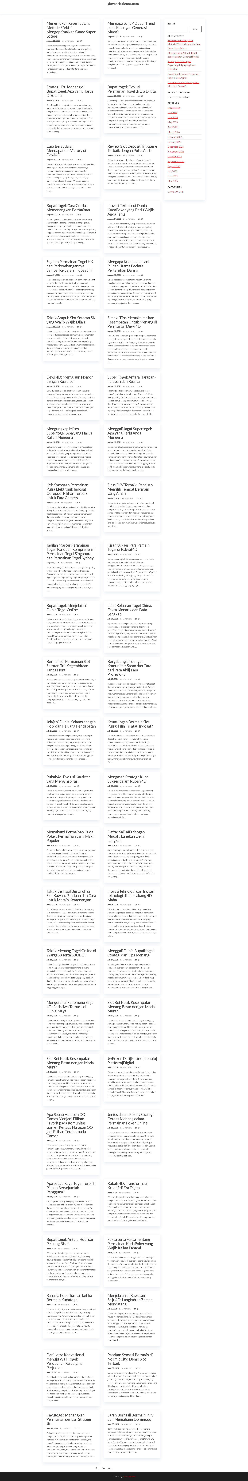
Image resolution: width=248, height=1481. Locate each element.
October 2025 (175, 156)
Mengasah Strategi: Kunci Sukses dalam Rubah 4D (128, 778)
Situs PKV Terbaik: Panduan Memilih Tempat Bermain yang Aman (130, 489)
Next (110, 1468)
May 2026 (173, 122)
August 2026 (174, 107)
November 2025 (176, 151)
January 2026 (174, 141)
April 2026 (173, 127)
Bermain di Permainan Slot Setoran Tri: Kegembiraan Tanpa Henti (68, 665)
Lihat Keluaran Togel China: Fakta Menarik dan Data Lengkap (129, 609)
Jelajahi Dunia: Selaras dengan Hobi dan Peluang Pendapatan (71, 723)
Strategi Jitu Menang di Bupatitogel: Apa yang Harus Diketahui (70, 91)
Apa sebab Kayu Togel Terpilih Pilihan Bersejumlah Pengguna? (71, 1187)
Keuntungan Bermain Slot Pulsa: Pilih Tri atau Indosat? (130, 723)
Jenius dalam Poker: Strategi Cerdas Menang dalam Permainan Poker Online (130, 1118)
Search (171, 23)
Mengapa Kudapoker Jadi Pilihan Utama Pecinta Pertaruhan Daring (128, 265)
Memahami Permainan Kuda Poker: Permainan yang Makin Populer (71, 836)
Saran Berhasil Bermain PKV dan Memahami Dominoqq (130, 1417)
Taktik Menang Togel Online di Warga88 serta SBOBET (71, 952)
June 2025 (173, 176)
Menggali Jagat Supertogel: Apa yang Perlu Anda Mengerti (129, 433)
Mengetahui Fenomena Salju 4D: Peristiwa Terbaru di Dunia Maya (70, 1006)
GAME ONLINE (176, 191)
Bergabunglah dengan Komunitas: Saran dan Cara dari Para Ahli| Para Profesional (129, 668)
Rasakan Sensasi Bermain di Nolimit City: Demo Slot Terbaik (130, 1359)
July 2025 (172, 171)
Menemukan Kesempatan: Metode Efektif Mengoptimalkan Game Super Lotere (71, 29)
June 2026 (173, 117)
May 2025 (173, 181)
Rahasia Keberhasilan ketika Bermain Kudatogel (69, 1297)
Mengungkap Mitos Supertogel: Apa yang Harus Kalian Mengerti (69, 433)
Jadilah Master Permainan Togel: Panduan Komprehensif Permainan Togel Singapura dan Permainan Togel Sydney (71, 551)
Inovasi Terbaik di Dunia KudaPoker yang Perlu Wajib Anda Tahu (130, 209)
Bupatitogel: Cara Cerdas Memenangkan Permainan (68, 207)
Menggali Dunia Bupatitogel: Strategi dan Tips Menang (130, 952)
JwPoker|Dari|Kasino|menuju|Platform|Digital (132, 1060)
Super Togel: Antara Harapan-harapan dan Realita (131, 379)
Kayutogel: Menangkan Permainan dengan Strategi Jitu (69, 1419)
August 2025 (174, 166)
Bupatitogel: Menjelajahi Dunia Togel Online (67, 607)
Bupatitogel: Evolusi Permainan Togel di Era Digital (132, 88)
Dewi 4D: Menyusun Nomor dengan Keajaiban (70, 379)
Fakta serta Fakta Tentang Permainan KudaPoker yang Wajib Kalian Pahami (130, 1243)
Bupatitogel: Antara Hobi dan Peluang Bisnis (70, 1241)
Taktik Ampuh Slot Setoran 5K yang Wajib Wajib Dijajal (71, 319)
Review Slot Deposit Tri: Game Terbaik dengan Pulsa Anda (132, 148)
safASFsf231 (69, 41)
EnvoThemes (129, 1476)
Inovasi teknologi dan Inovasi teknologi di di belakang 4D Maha (131, 895)
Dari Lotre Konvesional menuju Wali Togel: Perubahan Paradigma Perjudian (65, 1361)
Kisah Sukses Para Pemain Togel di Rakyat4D (128, 547)
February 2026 (175, 137)
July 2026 (172, 112)
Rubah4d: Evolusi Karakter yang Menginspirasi (68, 778)
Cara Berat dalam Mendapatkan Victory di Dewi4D (66, 150)
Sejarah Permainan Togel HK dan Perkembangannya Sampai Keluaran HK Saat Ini (70, 265)
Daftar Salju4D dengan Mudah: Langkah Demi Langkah (126, 836)
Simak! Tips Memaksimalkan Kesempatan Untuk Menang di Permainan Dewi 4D (132, 322)
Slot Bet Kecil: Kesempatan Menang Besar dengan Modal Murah (131, 1006)
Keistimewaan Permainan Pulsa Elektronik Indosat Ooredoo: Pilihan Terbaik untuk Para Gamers (67, 491)
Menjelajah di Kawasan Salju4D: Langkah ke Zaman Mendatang (130, 1299)
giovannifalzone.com (123, 4)
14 (103, 1468)
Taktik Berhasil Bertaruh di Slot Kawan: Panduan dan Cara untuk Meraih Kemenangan (71, 895)
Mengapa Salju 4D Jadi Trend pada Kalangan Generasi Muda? (131, 27)
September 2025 (176, 161)
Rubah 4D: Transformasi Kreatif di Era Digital (127, 1185)
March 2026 (174, 132)
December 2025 (176, 146)
